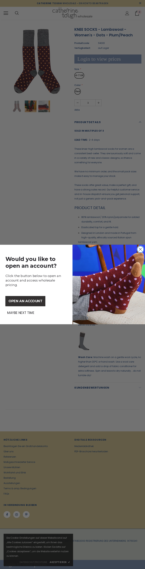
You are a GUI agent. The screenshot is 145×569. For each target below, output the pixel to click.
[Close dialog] (140, 249)
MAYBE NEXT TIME (20, 313)
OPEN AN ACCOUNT (25, 301)
